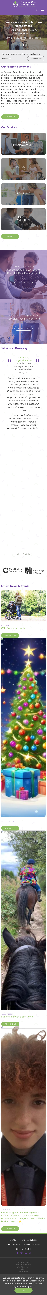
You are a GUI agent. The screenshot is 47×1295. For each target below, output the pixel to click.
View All (10, 236)
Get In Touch (23, 1249)
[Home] (23, 4)
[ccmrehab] (29, 1253)
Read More (36, 58)
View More (23, 282)
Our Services (29, 1240)
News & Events (32, 1244)
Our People (13, 1244)
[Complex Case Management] (17, 1253)
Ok (23, 1290)
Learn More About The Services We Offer (23, 39)
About (14, 1240)
